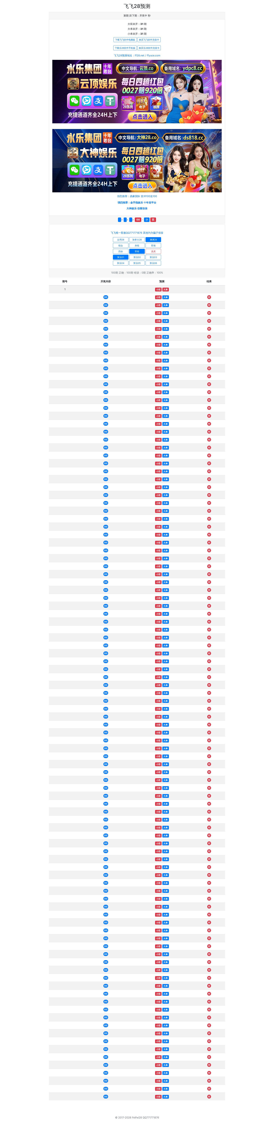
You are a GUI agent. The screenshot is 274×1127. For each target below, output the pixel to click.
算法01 (120, 257)
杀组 (137, 245)
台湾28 (120, 239)
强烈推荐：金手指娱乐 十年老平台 (137, 202)
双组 (137, 251)
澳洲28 (153, 239)
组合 (120, 245)
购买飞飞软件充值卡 (149, 39)
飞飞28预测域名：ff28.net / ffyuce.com (137, 55)
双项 (153, 245)
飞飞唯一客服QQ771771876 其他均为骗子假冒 (137, 232)
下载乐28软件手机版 (125, 48)
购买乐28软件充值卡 (149, 48)
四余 (120, 251)
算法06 (153, 263)
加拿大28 (137, 239)
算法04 (120, 263)
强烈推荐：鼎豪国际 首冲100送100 (137, 196)
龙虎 (153, 251)
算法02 (137, 257)
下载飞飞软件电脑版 (125, 39)
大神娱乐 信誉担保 (137, 208)
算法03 (153, 257)
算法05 (137, 263)
